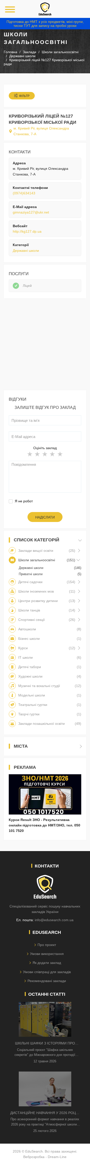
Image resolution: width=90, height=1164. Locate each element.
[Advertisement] (45, 345)
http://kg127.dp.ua (27, 231)
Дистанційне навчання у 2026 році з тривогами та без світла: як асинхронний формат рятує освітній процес (45, 1113)
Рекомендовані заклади (47, 981)
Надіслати (45, 517)
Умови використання (47, 954)
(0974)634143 (24, 193)
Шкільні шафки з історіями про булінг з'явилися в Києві (45, 1043)
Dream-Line (57, 1157)
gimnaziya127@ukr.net (31, 212)
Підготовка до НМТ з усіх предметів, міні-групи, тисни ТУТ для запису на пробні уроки (45, 24)
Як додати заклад (46, 963)
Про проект (47, 945)
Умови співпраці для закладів (47, 972)
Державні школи (26, 251)
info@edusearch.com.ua (54, 920)
